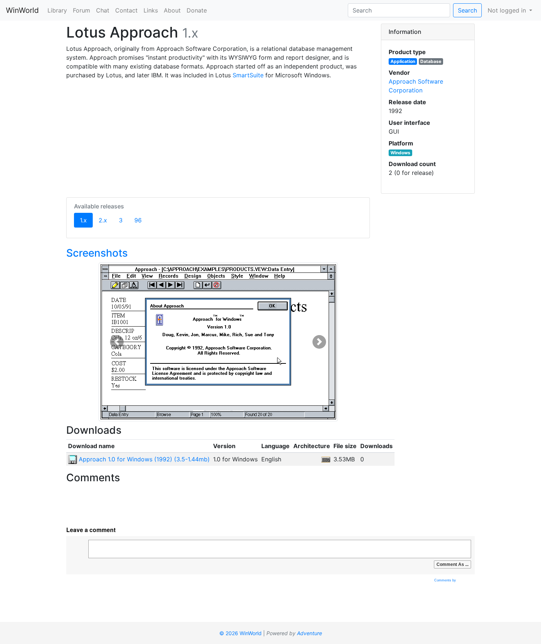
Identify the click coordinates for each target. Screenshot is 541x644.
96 (138, 220)
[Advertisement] (218, 137)
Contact (126, 10)
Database (430, 61)
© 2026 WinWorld (240, 633)
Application (402, 61)
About (172, 10)
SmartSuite (248, 75)
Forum (81, 10)
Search (467, 10)
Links (151, 10)
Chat (102, 10)
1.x (86, 220)
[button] (117, 342)
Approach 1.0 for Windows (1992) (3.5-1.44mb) (143, 459)
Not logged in (508, 10)
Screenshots (97, 253)
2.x (103, 220)
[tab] (427, 32)
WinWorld (22, 10)
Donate (197, 10)
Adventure (309, 633)
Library (57, 10)
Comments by (445, 580)
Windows (400, 152)
